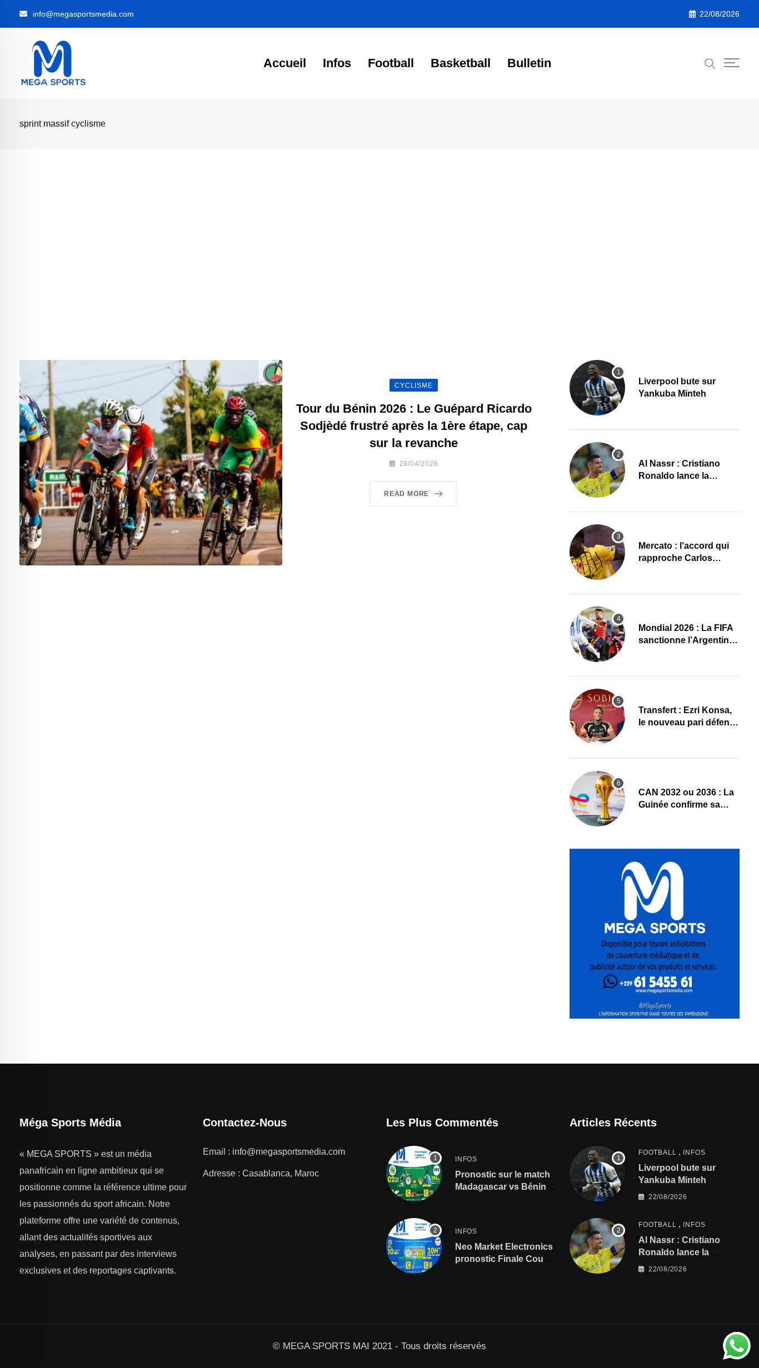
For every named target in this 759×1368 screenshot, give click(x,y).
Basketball (461, 63)
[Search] (710, 63)
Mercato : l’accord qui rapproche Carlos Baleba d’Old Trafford (683, 558)
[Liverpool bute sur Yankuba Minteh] (597, 387)
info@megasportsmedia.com (83, 13)
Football (391, 63)
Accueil (284, 63)
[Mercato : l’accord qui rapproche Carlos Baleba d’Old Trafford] (597, 552)
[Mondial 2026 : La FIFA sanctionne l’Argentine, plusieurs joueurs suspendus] (597, 634)
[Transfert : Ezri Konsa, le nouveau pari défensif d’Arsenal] (597, 716)
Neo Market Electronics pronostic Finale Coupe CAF (504, 1259)
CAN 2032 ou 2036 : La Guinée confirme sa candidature (686, 805)
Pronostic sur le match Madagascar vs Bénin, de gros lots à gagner (502, 1187)
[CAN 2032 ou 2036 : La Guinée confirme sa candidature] (597, 798)
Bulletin (529, 63)
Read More (406, 494)
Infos (337, 63)
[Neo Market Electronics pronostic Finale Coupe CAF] (414, 1246)
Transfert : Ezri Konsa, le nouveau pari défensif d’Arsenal (689, 722)
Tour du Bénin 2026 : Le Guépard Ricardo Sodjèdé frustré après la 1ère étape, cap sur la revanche (414, 426)
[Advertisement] (379, 232)
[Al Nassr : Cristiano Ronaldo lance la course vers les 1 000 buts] (597, 470)
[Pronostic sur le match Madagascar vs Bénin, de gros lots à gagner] (414, 1173)
